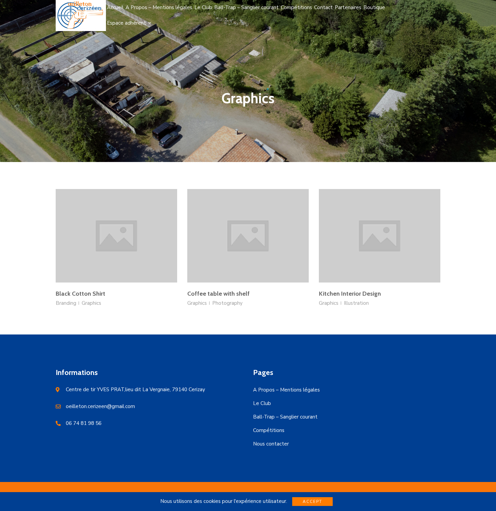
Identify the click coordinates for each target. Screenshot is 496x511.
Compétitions (268, 430)
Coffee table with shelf (218, 293)
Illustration (356, 303)
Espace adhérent (126, 23)
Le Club (262, 403)
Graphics (91, 303)
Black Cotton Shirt (80, 293)
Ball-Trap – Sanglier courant (285, 416)
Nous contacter (271, 443)
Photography (227, 303)
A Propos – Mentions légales (286, 389)
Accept (312, 501)
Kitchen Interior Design (350, 293)
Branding (66, 303)
